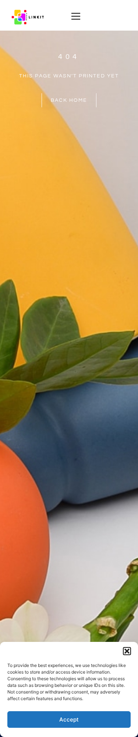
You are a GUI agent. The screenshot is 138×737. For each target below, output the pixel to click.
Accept (69, 719)
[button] (127, 651)
